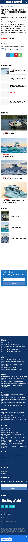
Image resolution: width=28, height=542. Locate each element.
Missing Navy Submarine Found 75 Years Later (17, 79)
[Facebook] (8, 55)
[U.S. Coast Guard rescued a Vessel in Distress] (5, 71)
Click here (4, 38)
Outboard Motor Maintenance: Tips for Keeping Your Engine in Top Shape (12, 395)
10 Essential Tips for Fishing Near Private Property (12, 381)
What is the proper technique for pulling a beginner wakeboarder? (12, 365)
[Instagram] (6, 506)
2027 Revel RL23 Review (8, 134)
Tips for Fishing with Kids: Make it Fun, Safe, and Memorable (14, 376)
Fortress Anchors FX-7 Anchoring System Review (11, 455)
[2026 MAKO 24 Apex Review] (14, 145)
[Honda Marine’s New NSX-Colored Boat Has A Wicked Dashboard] (5, 102)
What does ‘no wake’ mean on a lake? (9, 367)
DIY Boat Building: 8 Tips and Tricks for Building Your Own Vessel (13, 400)
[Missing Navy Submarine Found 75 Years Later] (5, 78)
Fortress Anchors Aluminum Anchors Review (11, 461)
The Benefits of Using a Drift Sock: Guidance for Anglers (13, 383)
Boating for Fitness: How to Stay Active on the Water (12, 415)
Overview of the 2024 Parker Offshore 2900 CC (11, 351)
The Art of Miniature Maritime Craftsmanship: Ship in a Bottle (13, 403)
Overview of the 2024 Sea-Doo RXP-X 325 (9, 349)
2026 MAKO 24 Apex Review (9, 156)
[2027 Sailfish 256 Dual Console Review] (14, 167)
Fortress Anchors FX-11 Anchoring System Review (12, 457)
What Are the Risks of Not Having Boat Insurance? (12, 344)
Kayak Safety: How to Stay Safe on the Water (11, 417)
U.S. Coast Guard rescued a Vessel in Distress (18, 71)
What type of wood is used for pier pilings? (10, 359)
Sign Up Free (14, 283)
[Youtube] (13, 506)
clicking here (3, 48)
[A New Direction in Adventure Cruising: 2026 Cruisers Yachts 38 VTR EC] (14, 190)
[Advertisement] (14, 258)
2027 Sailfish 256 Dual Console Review (12, 178)
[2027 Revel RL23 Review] (14, 122)
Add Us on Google (6, 539)
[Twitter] (12, 55)
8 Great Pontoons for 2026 (7, 342)
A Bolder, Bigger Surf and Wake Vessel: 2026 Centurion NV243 (13, 438)
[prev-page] (2, 245)
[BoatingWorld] (14, 1)
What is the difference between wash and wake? (11, 369)
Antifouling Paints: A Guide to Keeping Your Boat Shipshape (14, 405)
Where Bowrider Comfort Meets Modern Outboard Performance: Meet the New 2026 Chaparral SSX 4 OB (12, 441)
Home (2, 6)
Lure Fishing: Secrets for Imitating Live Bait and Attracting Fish (11, 386)
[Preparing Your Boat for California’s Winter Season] (5, 94)
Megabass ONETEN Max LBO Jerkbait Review (10, 453)
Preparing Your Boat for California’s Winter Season (16, 94)
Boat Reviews (6, 132)
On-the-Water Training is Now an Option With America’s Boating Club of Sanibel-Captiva (18, 87)
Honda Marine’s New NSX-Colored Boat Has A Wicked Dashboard (17, 102)
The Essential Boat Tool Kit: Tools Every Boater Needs (13, 397)
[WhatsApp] (20, 55)
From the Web (9, 6)
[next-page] (4, 245)
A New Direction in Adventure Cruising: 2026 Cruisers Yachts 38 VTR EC (13, 201)
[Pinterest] (16, 55)
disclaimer (6, 49)
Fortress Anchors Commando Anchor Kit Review (11, 459)
